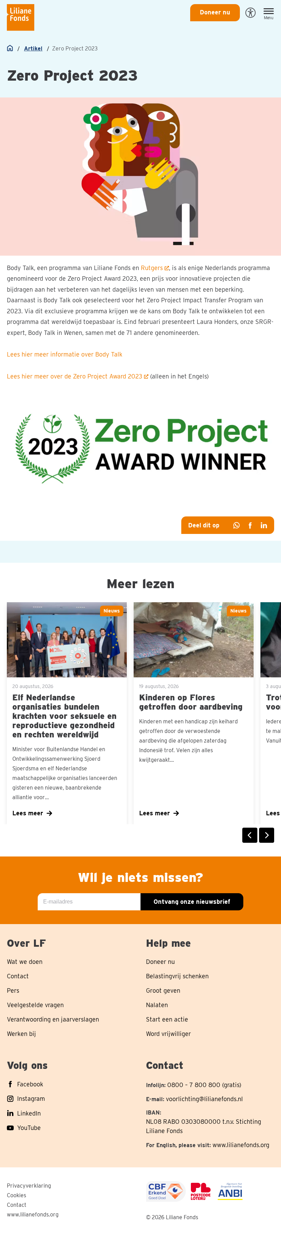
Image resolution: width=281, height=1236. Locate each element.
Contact (16, 1205)
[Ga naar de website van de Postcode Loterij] (201, 1191)
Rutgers (152, 267)
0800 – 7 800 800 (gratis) (204, 1084)
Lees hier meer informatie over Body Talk (65, 354)
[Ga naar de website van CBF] (166, 1191)
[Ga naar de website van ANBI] (230, 1191)
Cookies (16, 1195)
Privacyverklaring (29, 1185)
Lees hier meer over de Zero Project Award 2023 (74, 376)
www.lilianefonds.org (240, 1144)
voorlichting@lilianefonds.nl (204, 1099)
